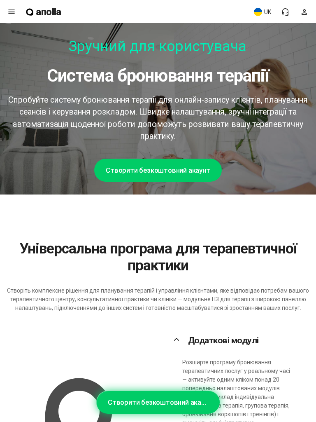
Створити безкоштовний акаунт (158, 170)
